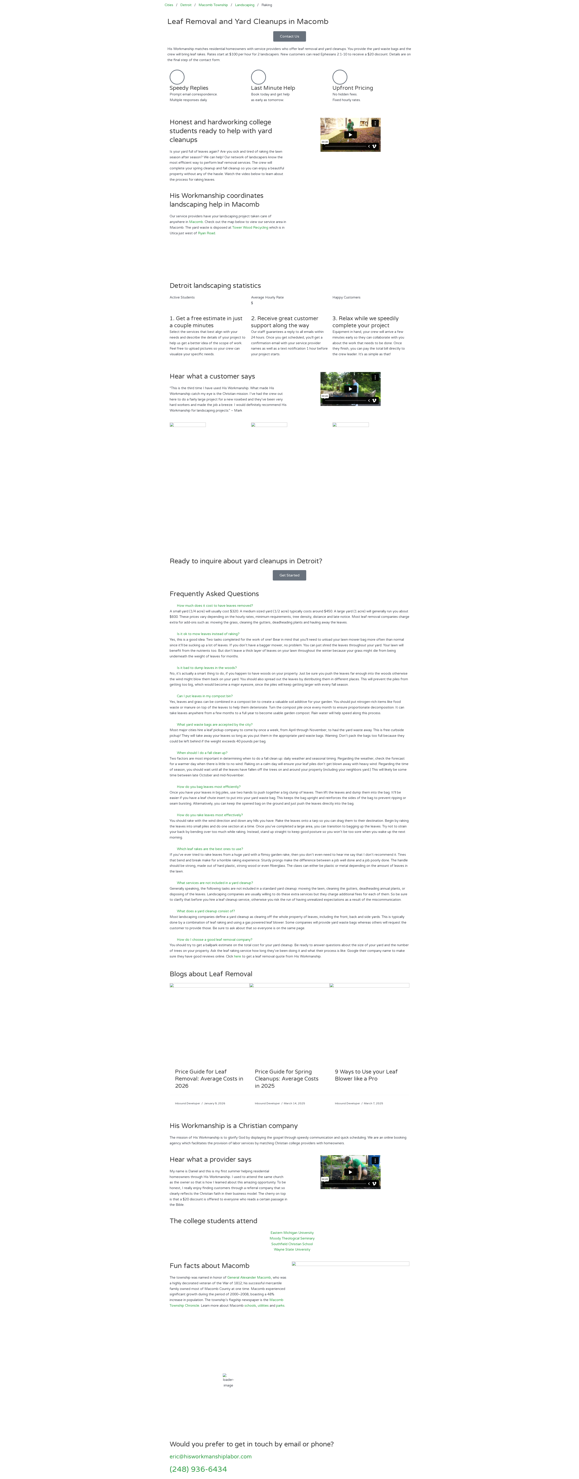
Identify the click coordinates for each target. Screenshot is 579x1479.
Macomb (196, 222)
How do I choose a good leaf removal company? (214, 940)
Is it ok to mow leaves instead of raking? (208, 634)
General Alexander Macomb (249, 1277)
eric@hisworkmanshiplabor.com (211, 1456)
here (237, 956)
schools (250, 1306)
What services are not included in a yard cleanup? (215, 883)
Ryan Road (206, 233)
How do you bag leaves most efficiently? (209, 787)
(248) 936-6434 (198, 1469)
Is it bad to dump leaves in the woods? (207, 668)
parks (280, 1306)
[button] (289, 606)
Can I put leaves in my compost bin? (205, 696)
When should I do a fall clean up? (202, 753)
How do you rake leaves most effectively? (210, 815)
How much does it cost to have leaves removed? (215, 606)
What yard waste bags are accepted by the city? (215, 725)
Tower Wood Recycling (250, 227)
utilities (263, 1306)
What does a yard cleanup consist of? (206, 911)
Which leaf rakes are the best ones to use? (210, 849)
